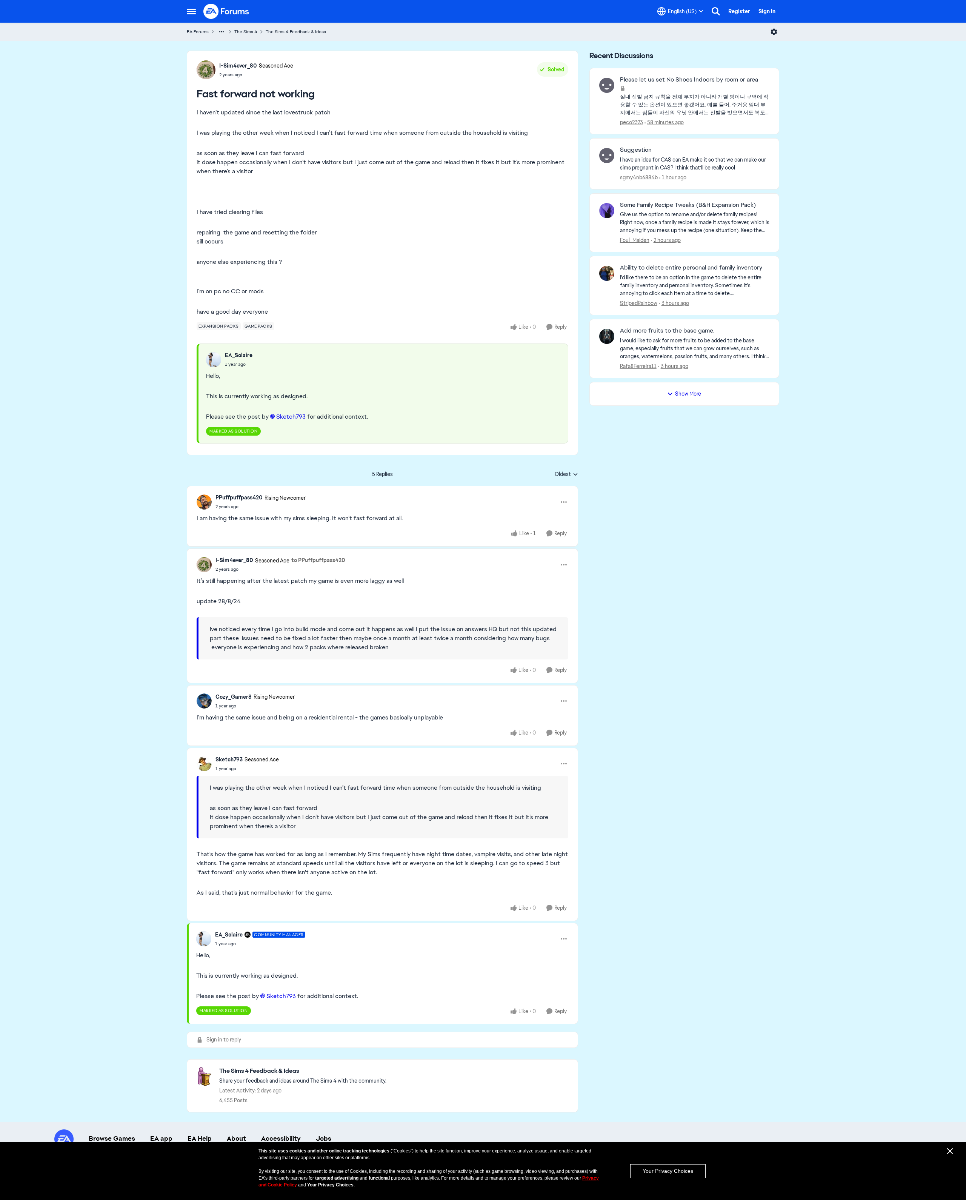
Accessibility (281, 1138)
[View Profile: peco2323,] (606, 85)
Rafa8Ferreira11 (638, 366)
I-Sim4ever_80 (238, 65)
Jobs (323, 1138)
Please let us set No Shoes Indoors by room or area (689, 79)
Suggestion (636, 150)
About (236, 1138)
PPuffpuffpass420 (239, 497)
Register (739, 11)
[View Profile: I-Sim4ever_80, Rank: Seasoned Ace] (206, 69)
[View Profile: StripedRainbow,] (606, 273)
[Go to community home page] (226, 11)
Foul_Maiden (634, 240)
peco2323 (631, 122)
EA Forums (198, 32)
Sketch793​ (291, 417)
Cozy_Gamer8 (233, 696)
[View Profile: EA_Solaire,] (213, 359)
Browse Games (112, 1138)
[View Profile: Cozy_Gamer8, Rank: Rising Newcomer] (204, 701)
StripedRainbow (638, 303)
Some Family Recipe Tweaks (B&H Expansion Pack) (688, 205)
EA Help (200, 1138)
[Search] (715, 11)
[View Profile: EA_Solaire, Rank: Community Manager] (203, 938)
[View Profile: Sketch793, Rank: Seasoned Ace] (204, 763)
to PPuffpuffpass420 (318, 560)
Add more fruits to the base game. (667, 330)
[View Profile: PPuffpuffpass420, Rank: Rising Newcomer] (204, 502)
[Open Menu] (774, 31)
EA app (161, 1138)
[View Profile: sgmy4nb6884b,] (606, 155)
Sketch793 (229, 759)
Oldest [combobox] (566, 474)
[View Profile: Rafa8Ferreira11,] (606, 336)
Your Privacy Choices (668, 1171)
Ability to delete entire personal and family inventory (691, 267)
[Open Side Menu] (191, 11)
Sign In (766, 11)
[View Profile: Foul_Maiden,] (606, 210)
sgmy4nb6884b (639, 177)
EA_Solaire (238, 355)
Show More (688, 393)
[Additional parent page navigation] (221, 31)
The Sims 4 (245, 32)
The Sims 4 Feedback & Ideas (296, 32)
